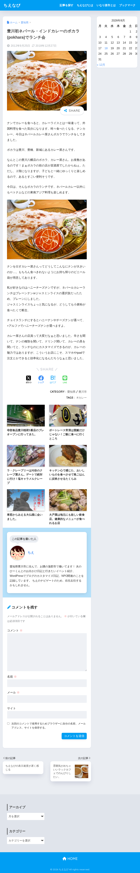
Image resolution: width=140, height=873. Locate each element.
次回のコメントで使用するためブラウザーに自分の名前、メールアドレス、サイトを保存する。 (48, 725)
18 (106, 48)
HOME (72, 858)
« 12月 (101, 64)
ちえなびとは (85, 5)
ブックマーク (127, 5)
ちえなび (12, 5)
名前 (12, 676)
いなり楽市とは (106, 5)
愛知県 (71, 391)
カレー (83, 397)
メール (13, 692)
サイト (11, 708)
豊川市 (83, 391)
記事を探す (66, 5)
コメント (15, 630)
